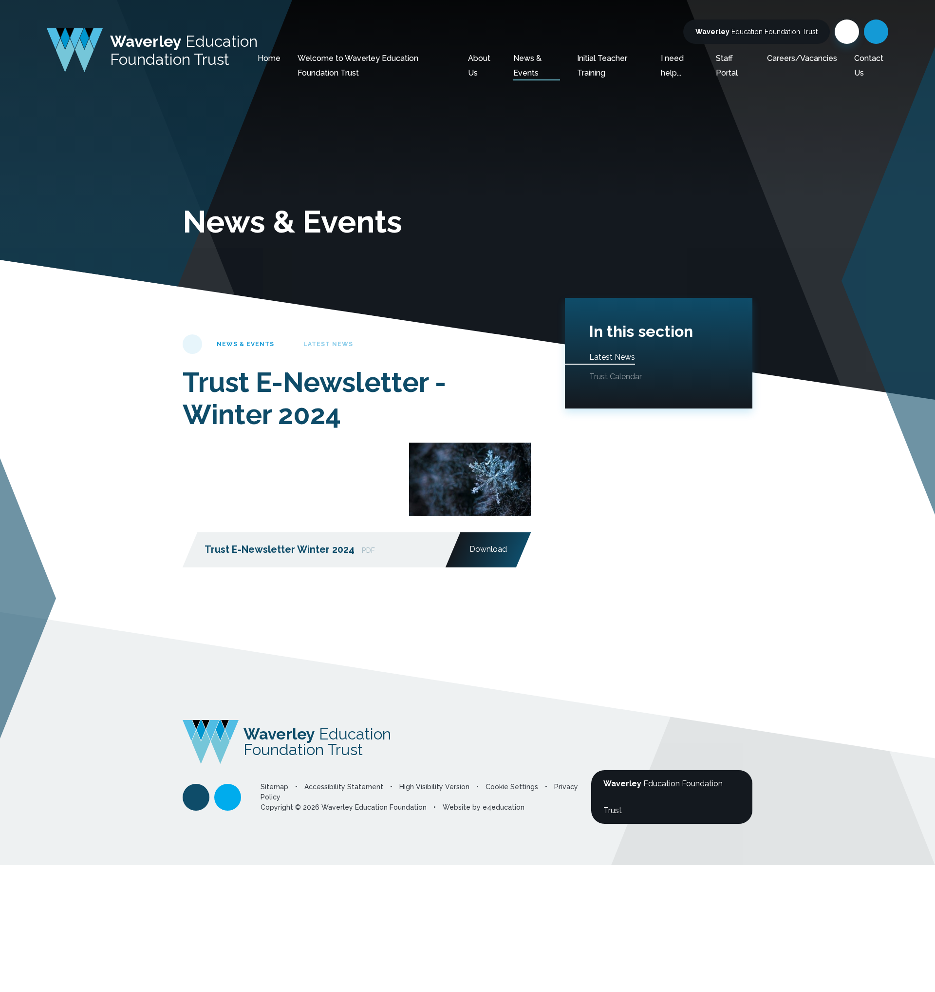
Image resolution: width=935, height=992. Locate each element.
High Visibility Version (434, 787)
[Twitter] (847, 31)
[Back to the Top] (196, 797)
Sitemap (274, 787)
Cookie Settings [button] (512, 787)
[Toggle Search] (876, 31)
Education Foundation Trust (756, 32)
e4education (503, 807)
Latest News (328, 344)
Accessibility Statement (343, 787)
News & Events (245, 344)
